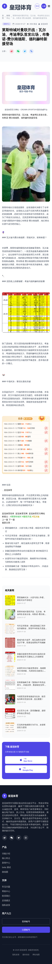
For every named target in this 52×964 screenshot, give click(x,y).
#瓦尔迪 (35, 516)
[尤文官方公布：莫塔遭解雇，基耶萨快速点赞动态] (10, 713)
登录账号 (26, 921)
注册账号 (26, 929)
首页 (3, 16)
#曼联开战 (26, 516)
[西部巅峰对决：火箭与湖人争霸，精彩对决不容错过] (10, 600)
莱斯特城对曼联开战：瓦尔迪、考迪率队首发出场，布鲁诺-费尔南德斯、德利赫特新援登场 (31, 614)
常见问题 (6, 886)
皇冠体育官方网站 (37, 513)
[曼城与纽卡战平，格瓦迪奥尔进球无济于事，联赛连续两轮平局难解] (10, 643)
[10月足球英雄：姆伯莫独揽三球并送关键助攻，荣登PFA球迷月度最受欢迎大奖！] (10, 628)
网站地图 (36, 954)
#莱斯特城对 (15, 516)
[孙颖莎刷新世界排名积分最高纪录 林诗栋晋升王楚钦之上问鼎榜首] (10, 657)
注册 (44, 6)
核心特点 (6, 858)
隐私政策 (6, 905)
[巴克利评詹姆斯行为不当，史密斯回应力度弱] (10, 727)
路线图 (5, 872)
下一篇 (12, 519)
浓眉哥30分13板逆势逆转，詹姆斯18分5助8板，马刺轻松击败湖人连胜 (31, 671)
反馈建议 (6, 900)
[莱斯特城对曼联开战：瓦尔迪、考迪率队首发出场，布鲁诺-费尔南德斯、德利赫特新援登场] (10, 614)
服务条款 (26, 954)
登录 (37, 6)
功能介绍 (6, 853)
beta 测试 (6, 867)
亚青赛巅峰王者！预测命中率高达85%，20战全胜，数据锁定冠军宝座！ (31, 685)
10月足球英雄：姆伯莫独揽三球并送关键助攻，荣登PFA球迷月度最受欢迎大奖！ (31, 628)
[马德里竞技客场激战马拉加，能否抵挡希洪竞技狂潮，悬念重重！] (10, 699)
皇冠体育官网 (21, 513)
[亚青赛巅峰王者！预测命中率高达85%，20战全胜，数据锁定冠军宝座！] (10, 685)
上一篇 (5, 519)
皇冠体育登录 (8, 513)
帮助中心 (6, 891)
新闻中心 (8, 16)
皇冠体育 (8, 490)
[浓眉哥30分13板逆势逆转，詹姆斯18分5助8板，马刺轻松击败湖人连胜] (10, 671)
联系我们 (6, 896)
